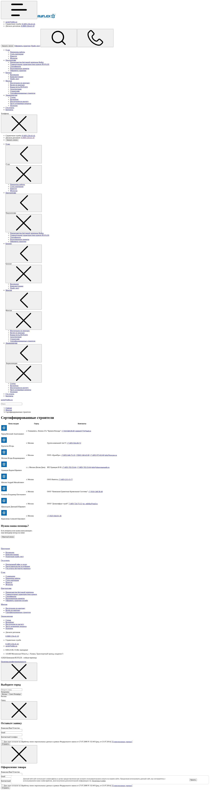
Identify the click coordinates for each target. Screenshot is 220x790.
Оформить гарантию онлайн (17, 600)
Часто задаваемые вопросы (20, 103)
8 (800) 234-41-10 (27, 26)
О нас (8, 50)
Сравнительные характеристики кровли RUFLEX (29, 64)
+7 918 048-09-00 (68, 431)
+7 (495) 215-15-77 (65, 479)
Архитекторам (15, 89)
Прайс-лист (35, 46)
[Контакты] (95, 38)
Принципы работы (17, 52)
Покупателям (11, 60)
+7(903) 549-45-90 (82, 455)
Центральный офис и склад (16, 564)
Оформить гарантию (22, 46)
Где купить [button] (5, 560)
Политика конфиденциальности (13, 662)
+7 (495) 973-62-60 (97, 455)
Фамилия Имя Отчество (10, 728)
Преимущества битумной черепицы (20, 592)
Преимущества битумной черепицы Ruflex (27, 62)
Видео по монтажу (17, 85)
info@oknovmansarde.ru (100, 467)
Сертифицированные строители (22, 93)
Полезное (14, 106)
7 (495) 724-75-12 (75, 504)
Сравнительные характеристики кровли (21, 594)
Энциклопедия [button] (7, 616)
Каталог (9, 73)
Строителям (14, 91)
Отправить (5, 744)
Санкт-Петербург (15, 694)
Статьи (13, 97)
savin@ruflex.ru (11, 22)
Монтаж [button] (4, 604)
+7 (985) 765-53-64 (84, 467)
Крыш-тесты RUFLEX (19, 87)
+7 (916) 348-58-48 (95, 492)
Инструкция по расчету (19, 101)
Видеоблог (14, 99)
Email (3, 732)
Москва (4, 694)
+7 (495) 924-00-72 (74, 443)
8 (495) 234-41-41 (28, 24)
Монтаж (9, 81)
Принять (193, 780)
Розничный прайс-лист (15, 557)
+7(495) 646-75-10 (68, 455)
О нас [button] (3, 572)
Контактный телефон (9, 737)
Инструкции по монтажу (20, 83)
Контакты (9, 110)
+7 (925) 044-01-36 (54, 516)
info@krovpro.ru (111, 455)
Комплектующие (16, 77)
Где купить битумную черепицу (18, 568)
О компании (10, 576)
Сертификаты (15, 66)
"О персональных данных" (122, 742)
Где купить (10, 108)
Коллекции (14, 75)
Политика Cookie (99, 781)
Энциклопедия (11, 95)
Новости (13, 56)
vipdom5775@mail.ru (83, 431)
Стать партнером (16, 54)
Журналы (13, 58)
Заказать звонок (7, 46)
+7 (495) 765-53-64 (69, 467)
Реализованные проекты (19, 68)
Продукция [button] (5, 549)
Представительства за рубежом (18, 566)
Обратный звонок (8, 537)
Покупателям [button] (6, 588)
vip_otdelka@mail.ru (90, 504)
